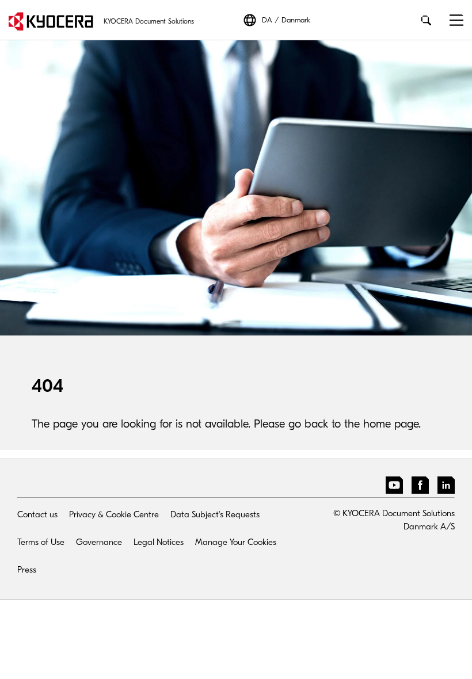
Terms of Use (40, 542)
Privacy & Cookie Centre (114, 514)
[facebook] (420, 487)
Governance (99, 542)
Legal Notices (159, 542)
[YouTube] (394, 487)
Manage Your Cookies (235, 542)
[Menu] (452, 20)
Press (26, 569)
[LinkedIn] (446, 487)
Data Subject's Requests (215, 514)
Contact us (37, 514)
